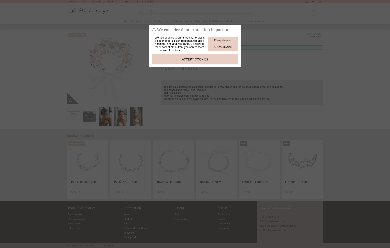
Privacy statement (223, 40)
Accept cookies (195, 59)
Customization (223, 47)
